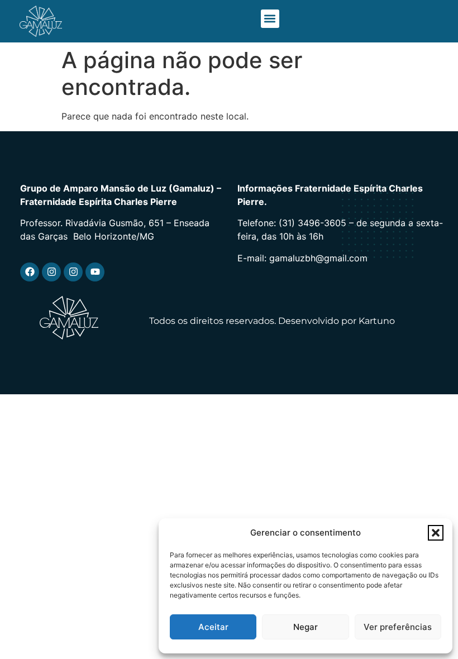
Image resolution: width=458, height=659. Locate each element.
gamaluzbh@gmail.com (318, 258)
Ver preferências (398, 627)
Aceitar (213, 627)
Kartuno (377, 321)
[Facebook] (29, 271)
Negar (305, 627)
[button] (435, 532)
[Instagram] (51, 271)
